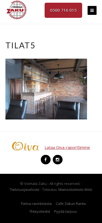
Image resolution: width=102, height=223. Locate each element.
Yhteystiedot (39, 211)
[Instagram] (57, 157)
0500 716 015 (63, 10)
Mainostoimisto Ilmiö (75, 189)
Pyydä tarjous (65, 211)
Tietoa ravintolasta (36, 203)
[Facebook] (45, 157)
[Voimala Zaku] (16, 9)
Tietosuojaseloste (24, 189)
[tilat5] (46, 88)
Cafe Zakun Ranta (71, 203)
